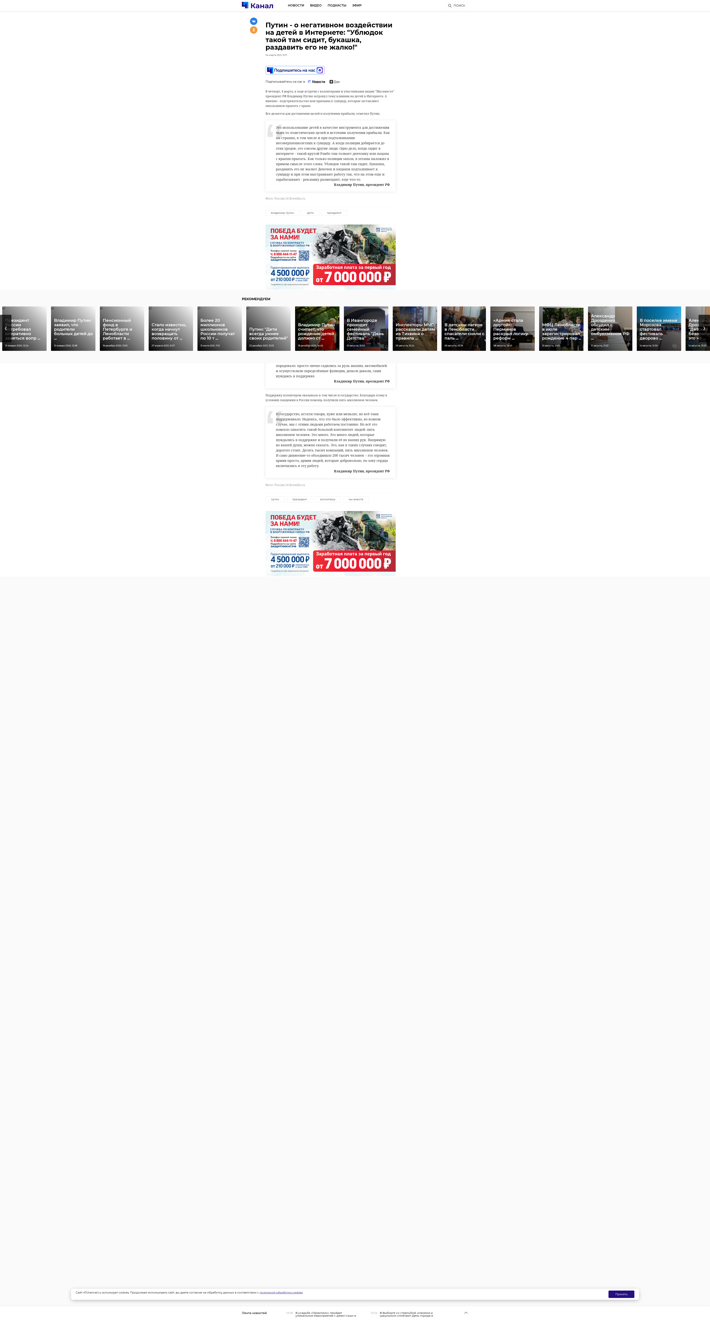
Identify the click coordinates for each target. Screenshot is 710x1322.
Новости (296, 5)
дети (310, 213)
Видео (316, 5)
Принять (621, 1294)
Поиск (459, 5)
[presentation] (5, 328)
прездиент (334, 213)
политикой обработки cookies (280, 1292)
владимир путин (282, 213)
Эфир (357, 5)
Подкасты (337, 5)
